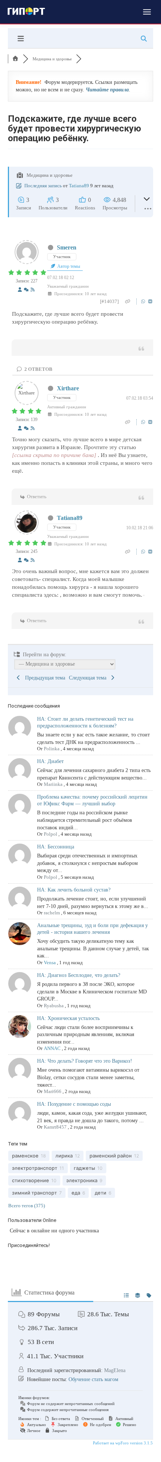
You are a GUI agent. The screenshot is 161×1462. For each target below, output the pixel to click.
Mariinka (53, 784)
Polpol (50, 834)
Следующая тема (89, 678)
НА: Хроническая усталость (68, 1018)
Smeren (66, 247)
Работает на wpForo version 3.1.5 (122, 1443)
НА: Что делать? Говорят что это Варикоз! (84, 1061)
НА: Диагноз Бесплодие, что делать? (78, 975)
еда (76, 1193)
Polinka (52, 748)
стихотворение (30, 1180)
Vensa (50, 962)
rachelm (52, 912)
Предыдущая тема (43, 678)
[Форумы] (15, 59)
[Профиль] (19, 290)
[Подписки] (32, 290)
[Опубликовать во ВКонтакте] (150, 301)
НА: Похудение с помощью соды (74, 1104)
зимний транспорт (34, 1193)
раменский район (110, 1156)
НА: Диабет (50, 761)
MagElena (114, 1370)
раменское (25, 1156)
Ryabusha (54, 1005)
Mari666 (52, 1091)
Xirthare (68, 388)
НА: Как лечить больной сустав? (73, 890)
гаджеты (84, 1168)
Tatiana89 (79, 185)
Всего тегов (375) (26, 1205)
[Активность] (26, 290)
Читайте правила (107, 90)
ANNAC (52, 1048)
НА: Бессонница (55, 847)
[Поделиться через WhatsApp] (144, 301)
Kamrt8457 (55, 1127)
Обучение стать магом (93, 1379)
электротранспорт (34, 1168)
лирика (64, 1156)
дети (100, 1193)
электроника (81, 1180)
